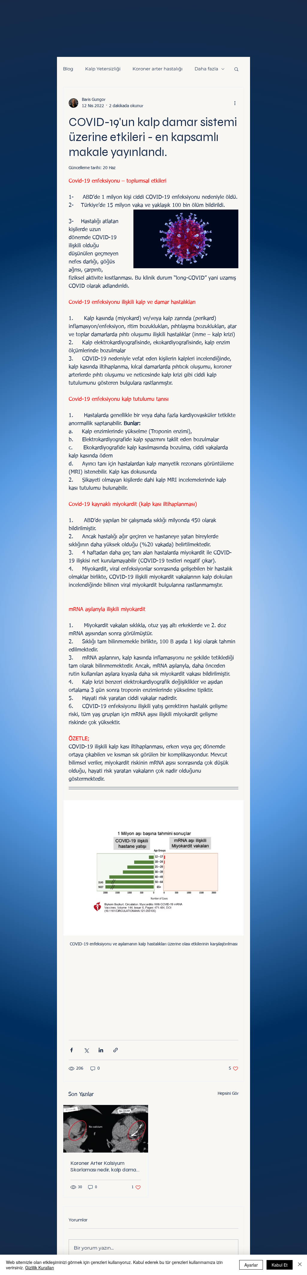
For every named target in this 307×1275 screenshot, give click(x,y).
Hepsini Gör (228, 1093)
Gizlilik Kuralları (39, 1268)
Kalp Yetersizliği (103, 69)
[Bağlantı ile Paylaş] (115, 1050)
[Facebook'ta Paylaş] (71, 1050)
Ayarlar (251, 1265)
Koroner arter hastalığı (158, 69)
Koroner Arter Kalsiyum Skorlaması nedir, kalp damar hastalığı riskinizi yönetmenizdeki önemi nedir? (104, 1166)
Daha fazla (206, 69)
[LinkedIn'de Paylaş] (101, 1050)
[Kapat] (299, 1264)
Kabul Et (280, 1265)
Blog (68, 69)
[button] (236, 68)
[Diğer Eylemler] (234, 103)
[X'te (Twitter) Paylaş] (86, 1050)
